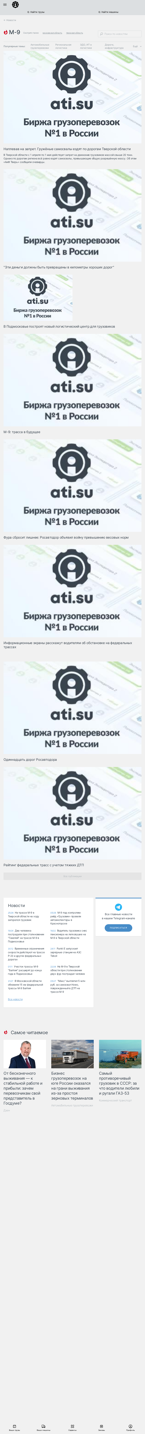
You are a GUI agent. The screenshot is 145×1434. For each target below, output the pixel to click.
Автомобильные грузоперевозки (40, 46)
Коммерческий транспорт (115, 1100)
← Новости (10, 20)
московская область (52, 32)
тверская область (74, 32)
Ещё (135, 46)
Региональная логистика (63, 46)
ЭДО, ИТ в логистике (86, 46)
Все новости (15, 999)
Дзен (7, 1110)
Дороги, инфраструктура (114, 46)
